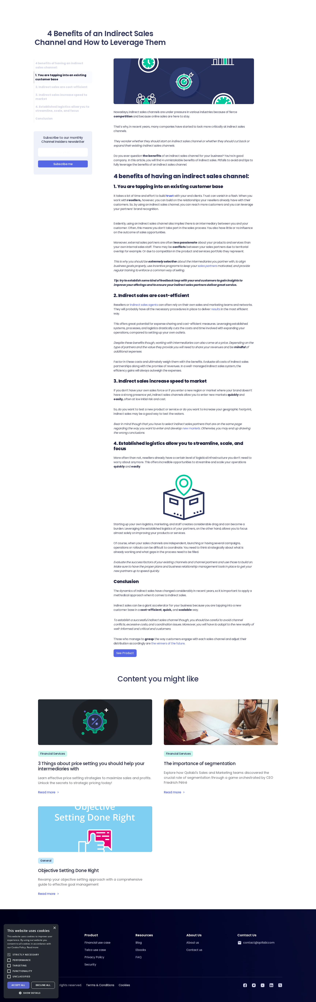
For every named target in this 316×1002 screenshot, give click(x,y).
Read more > (48, 792)
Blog (139, 942)
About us (192, 942)
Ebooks (141, 950)
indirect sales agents (143, 305)
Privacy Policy (94, 957)
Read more (33, 947)
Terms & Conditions (100, 985)
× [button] (54, 928)
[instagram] (254, 985)
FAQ (139, 957)
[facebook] (245, 985)
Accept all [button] (18, 985)
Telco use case (95, 950)
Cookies (124, 985)
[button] (31, 993)
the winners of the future (168, 643)
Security (90, 964)
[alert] (31, 961)
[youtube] (262, 985)
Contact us (194, 950)
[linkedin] (271, 985)
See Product (125, 653)
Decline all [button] (43, 985)
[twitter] (280, 985)
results (215, 309)
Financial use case (97, 942)
